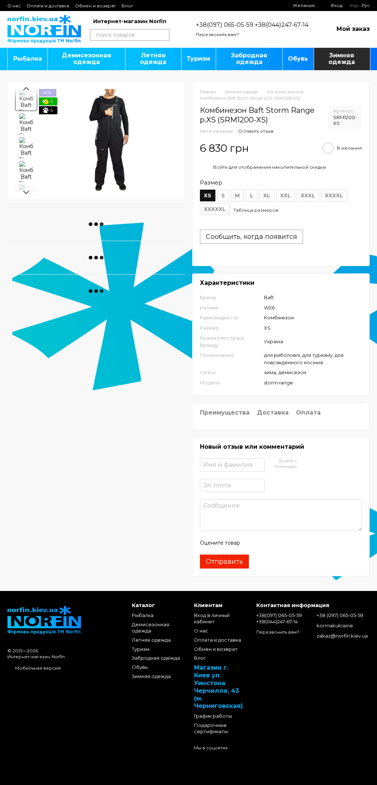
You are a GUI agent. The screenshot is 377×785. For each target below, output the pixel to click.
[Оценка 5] (299, 542)
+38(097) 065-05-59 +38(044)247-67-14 (252, 24)
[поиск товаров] (163, 35)
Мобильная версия (37, 668)
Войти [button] (220, 167)
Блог (127, 5)
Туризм (198, 58)
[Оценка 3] (276, 542)
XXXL (308, 195)
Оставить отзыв (256, 131)
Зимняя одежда (341, 58)
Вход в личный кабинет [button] (212, 618)
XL (266, 195)
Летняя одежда (153, 58)
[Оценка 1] (252, 542)
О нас (14, 5)
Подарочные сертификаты (211, 728)
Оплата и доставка (48, 5)
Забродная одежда (249, 58)
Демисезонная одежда (86, 58)
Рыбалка (27, 58)
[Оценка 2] (264, 542)
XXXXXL (215, 209)
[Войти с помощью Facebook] (305, 463)
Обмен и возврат (95, 5)
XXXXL (334, 195)
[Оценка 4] (287, 542)
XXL (285, 195)
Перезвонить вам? (217, 34)
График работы (213, 716)
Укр (354, 5)
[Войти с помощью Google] (317, 463)
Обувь (298, 58)
